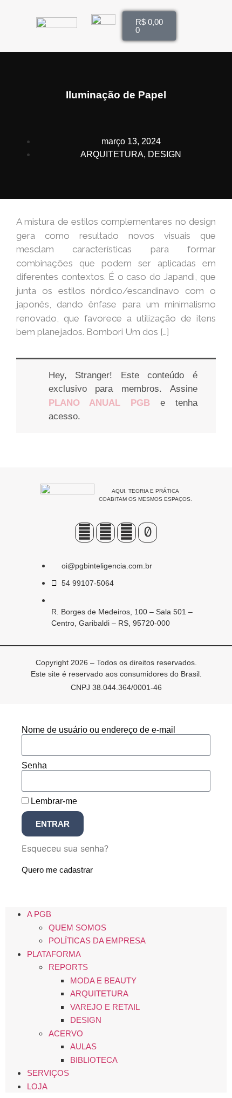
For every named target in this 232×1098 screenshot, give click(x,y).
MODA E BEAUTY (103, 980)
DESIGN (164, 154)
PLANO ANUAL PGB (100, 403)
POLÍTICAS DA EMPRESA (97, 940)
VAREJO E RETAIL (105, 1007)
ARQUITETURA (112, 154)
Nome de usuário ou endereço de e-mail (98, 730)
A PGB (39, 914)
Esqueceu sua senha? (65, 848)
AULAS (83, 1046)
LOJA (37, 1086)
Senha (34, 765)
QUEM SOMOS (77, 927)
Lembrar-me (53, 801)
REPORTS (68, 967)
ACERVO (66, 1033)
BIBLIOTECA (94, 1059)
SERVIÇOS (48, 1072)
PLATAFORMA (54, 954)
